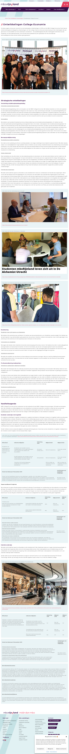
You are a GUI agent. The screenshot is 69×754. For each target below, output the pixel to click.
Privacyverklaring (53, 751)
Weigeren (50, 748)
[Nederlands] (3, 740)
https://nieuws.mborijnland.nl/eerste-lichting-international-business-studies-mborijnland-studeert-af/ (26, 92)
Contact (65, 0)
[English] (5, 740)
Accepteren (40, 748)
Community (40, 0)
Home (6, 18)
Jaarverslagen (20, 18)
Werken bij (56, 0)
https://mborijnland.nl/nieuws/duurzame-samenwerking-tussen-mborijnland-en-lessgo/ (37, 436)
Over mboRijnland (12, 18)
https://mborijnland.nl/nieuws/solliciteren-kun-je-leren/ (15, 225)
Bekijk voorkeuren (61, 748)
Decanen (31, 0)
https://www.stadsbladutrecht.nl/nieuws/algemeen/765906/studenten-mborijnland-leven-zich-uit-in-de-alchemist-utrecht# (31, 276)
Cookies (47, 751)
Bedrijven (48, 0)
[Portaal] (67, 5)
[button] (66, 736)
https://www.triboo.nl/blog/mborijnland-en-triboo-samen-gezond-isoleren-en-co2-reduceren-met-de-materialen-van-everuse (31, 325)
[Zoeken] (64, 5)
